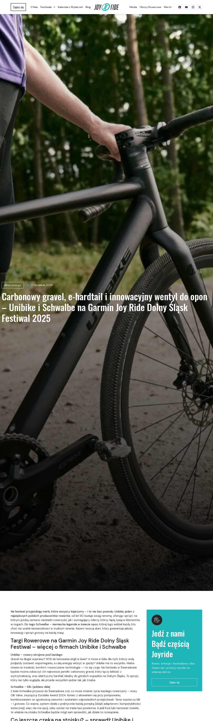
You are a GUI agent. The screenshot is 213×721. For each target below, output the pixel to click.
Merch (168, 7)
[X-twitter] (199, 7)
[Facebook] (179, 7)
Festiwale (46, 7)
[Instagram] (193, 7)
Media (133, 7)
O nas (34, 7)
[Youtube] (186, 7)
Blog (88, 7)
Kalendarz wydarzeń (70, 7)
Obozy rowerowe (150, 7)
